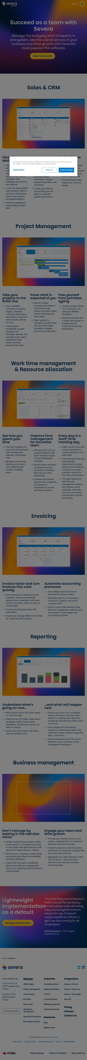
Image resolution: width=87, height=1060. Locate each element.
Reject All (49, 170)
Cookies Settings (18, 170)
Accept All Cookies (66, 170)
